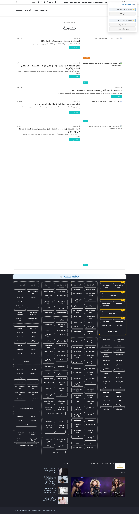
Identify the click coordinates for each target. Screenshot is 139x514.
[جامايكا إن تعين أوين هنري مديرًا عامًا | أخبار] (63, 500)
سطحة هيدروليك (48, 378)
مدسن (106, 373)
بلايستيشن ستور (90, 424)
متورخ (119, 373)
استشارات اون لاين (106, 382)
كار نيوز (106, 365)
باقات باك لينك (77, 289)
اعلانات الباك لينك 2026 (77, 311)
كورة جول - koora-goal (33, 292)
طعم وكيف (119, 396)
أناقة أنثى (106, 369)
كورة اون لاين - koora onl (33, 313)
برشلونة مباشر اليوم (48, 440)
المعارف (119, 388)
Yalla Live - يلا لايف (20, 307)
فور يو (77, 401)
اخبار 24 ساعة (77, 327)
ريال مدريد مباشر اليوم (61, 440)
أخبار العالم (28, 10)
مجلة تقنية (90, 322)
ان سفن (119, 346)
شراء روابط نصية (90, 289)
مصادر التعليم (77, 316)
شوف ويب (106, 350)
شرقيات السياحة (106, 405)
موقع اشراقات (119, 325)
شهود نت (106, 396)
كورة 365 (61, 421)
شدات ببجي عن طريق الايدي (77, 384)
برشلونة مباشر (48, 324)
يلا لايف (55, 432)
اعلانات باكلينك (48, 312)
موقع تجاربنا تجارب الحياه (48, 303)
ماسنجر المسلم (112, 313)
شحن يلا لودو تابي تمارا (77, 390)
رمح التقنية (119, 392)
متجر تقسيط (77, 368)
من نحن (107, 2)
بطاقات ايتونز (77, 420)
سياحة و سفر (19, 10)
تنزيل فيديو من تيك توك (33, 433)
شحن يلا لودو (90, 414)
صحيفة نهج (119, 365)
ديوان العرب (61, 308)
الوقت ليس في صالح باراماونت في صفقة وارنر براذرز (50, 470)
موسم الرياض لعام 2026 (90, 311)
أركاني (119, 400)
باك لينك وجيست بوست (90, 317)
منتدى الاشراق (90, 306)
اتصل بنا (66, 2)
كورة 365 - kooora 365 (33, 319)
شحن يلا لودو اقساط (77, 356)
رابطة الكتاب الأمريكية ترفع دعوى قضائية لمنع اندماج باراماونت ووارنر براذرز (49, 491)
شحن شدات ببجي (90, 408)
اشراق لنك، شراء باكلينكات (90, 294)
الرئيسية (71, 22)
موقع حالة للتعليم (90, 327)
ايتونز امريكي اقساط (77, 396)
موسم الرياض (77, 306)
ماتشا (77, 443)
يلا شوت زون (33, 420)
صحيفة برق (106, 321)
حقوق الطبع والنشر (75, 2)
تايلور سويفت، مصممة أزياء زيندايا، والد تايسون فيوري (57, 104)
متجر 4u (90, 383)
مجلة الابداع (106, 377)
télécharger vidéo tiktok (26, 445)
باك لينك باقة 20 (48, 291)
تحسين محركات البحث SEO (106, 304)
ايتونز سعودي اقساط (90, 356)
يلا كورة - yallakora (20, 313)
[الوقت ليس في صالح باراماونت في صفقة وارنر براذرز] (63, 471)
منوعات (35, 10)
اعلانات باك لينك (61, 312)
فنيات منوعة (43, 10)
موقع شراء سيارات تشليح (49, 402)
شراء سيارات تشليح (61, 402)
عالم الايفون (119, 360)
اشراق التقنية (106, 339)
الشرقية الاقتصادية (106, 355)
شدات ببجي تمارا (77, 341)
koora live (20, 297)
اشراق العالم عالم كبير (77, 301)
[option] (98, 487)
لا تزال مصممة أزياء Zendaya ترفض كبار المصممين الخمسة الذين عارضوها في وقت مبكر (49, 130)
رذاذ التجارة (106, 392)
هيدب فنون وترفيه (90, 332)
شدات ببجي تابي (77, 347)
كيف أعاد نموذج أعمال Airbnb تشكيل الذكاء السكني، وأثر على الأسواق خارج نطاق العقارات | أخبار (50, 481)
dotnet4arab (75, 38)
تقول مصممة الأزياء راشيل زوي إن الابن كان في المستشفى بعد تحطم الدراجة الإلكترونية (50, 67)
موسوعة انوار (119, 409)
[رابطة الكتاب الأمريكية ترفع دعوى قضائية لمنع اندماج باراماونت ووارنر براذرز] (63, 490)
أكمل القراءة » (74, 47)
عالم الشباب (112, 295)
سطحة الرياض (61, 374)
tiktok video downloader (20, 440)
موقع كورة (26, 361)
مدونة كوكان (106, 360)
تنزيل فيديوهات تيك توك (33, 440)
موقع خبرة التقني (119, 369)
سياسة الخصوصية (87, 2)
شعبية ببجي (90, 420)
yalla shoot (49, 320)
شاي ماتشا (90, 447)
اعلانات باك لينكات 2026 (26, 408)
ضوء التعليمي (119, 321)
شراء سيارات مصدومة (48, 408)
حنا (90, 443)
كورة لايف (33, 332)
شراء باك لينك (90, 285)
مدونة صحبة (119, 405)
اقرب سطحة (48, 388)
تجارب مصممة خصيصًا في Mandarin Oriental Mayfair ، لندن (96, 90)
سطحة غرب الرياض (49, 382)
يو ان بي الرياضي (77, 322)
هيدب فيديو (106, 388)
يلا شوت (61, 320)
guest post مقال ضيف (49, 286)
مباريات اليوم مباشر (61, 325)
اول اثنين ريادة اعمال (119, 286)
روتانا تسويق (119, 377)
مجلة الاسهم (119, 354)
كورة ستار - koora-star (20, 286)
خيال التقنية (119, 350)
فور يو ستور (77, 378)
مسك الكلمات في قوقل (119, 340)
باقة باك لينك (118, 303)
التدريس (90, 300)
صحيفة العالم (77, 331)
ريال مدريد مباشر (61, 330)
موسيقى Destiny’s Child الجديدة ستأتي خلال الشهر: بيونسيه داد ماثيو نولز (99, 494)
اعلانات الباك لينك (77, 293)
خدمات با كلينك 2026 (62, 303)
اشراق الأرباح (106, 409)
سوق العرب (62, 291)
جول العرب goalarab (61, 426)
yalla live (55, 452)
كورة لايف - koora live (33, 387)
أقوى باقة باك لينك (48, 296)
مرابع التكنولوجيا (106, 346)
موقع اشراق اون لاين (106, 326)
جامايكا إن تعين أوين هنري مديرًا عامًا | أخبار (49, 499)
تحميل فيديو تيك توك (20, 433)
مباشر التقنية (106, 400)
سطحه (48, 374)
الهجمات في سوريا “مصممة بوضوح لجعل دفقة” (60, 41)
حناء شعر (77, 437)
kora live (19, 328)
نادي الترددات (119, 381)
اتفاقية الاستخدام (98, 2)
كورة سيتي (49, 421)
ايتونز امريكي (77, 351)
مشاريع (49, 308)
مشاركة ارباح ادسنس (106, 286)
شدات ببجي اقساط (90, 342)
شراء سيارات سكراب (48, 396)
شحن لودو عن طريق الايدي (77, 415)
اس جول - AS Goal (20, 319)
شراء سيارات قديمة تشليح (55, 413)
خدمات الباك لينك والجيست (61, 286)
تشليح (61, 395)
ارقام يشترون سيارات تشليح (61, 408)
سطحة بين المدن (61, 378)
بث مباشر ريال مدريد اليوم (48, 426)
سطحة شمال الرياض (61, 383)
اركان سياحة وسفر (112, 331)
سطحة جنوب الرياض (61, 389)
